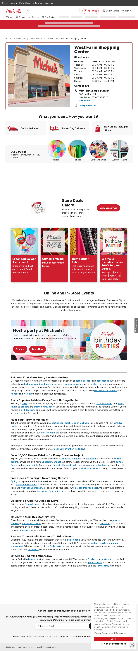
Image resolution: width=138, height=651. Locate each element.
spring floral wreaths (26, 484)
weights (28, 393)
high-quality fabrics (71, 458)
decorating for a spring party (51, 491)
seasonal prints (30, 465)
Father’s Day (103, 565)
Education (49, 3)
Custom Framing (9, 3)
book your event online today (69, 449)
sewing (117, 458)
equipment (91, 458)
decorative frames (31, 523)
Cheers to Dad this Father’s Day (31, 556)
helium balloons (84, 380)
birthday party (28, 410)
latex (95, 384)
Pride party (55, 546)
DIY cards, (105, 523)
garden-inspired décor (86, 487)
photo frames (95, 562)
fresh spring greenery (32, 487)
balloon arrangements (105, 390)
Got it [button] (113, 638)
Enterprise (37, 3)
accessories (103, 380)
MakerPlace (24, 3)
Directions (84, 100)
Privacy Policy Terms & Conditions (109, 633)
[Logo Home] (13, 10)
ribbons (14, 393)
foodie (91, 559)
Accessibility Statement (52, 647)
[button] (114, 644)
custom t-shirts (98, 543)
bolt (74, 465)
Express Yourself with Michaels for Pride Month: (43, 536)
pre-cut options (99, 465)
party (24, 403)
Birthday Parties (98, 160)
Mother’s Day (26, 530)
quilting (14, 461)
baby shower (50, 384)
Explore (20, 349)
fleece (14, 465)
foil (100, 384)
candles (15, 523)
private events (47, 432)
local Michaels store (88, 468)
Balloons (56, 160)
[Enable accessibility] (132, 645)
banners (25, 406)
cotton (119, 461)
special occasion (73, 384)
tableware (33, 549)
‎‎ (69, 374)
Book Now (37, 349)
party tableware (104, 403)
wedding (38, 384)
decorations (33, 559)
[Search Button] (28, 10)
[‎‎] (69, 397)
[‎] (69, 367)
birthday (28, 384)
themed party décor (44, 406)
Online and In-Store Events (69, 293)
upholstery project (51, 461)
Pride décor (73, 539)
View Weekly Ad (108, 208)
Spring (14, 481)
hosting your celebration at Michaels (70, 423)
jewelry (116, 520)
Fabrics (77, 160)
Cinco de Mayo (32, 504)
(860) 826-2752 (87, 105)
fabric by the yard (62, 465)
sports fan (105, 559)
